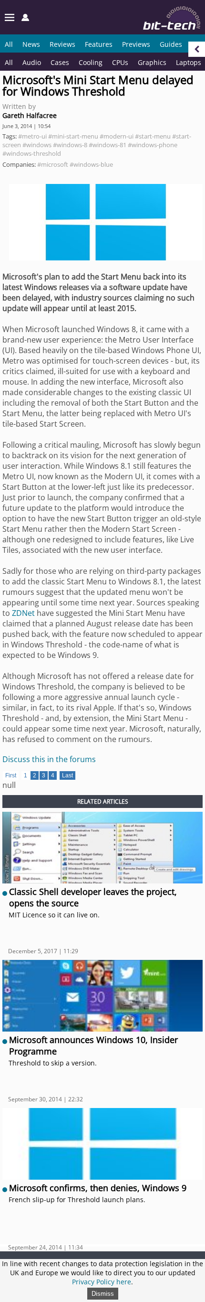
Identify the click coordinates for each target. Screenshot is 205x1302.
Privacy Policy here (101, 1281)
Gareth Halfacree (29, 115)
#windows (36, 144)
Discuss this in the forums (49, 759)
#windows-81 (107, 144)
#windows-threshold (31, 153)
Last (67, 775)
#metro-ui (32, 136)
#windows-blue (91, 164)
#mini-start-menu (73, 136)
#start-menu (153, 136)
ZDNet (23, 613)
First (10, 775)
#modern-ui (116, 136)
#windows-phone (152, 144)
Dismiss (103, 1293)
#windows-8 (70, 144)
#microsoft (52, 164)
